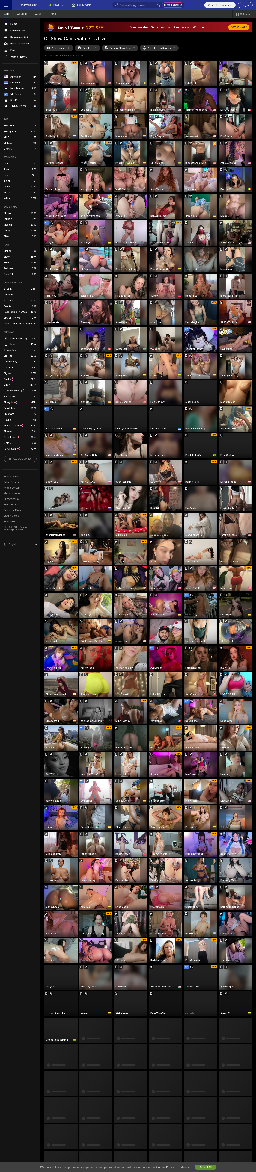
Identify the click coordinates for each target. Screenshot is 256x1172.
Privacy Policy (11, 499)
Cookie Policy (165, 1167)
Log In (245, 5)
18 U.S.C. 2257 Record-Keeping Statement (16, 528)
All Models (9, 521)
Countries (87, 48)
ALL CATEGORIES (22, 459)
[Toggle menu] (6, 5)
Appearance (59, 48)
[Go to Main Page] (29, 5)
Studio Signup (11, 516)
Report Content (12, 487)
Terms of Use (11, 504)
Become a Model (13, 510)
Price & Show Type (120, 48)
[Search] (158, 5)
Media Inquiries (12, 493)
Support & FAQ (12, 476)
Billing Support (12, 482)
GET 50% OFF (239, 27)
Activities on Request (159, 48)
